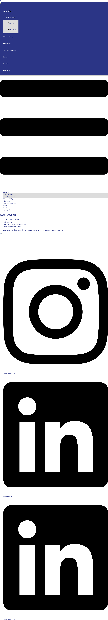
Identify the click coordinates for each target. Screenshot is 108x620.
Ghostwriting (7, 43)
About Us (6, 11)
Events (5, 57)
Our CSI (5, 64)
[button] (54, 126)
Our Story (12, 23)
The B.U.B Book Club (9, 50)
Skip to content (5, 1)
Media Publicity (8, 37)
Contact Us (6, 70)
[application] (10, 11)
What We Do (13, 30)
